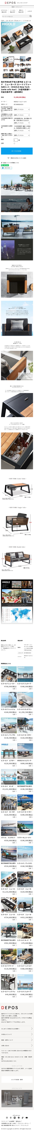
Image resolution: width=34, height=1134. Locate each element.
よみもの (30, 11)
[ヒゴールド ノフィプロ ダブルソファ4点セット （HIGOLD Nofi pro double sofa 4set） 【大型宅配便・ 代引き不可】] (9, 725)
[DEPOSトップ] (17, 4)
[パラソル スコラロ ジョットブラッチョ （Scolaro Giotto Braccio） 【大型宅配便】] (9, 828)
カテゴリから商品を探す (4, 11)
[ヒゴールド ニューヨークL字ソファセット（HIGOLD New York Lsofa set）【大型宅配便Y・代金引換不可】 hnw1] (9, 674)
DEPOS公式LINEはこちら (8, 1061)
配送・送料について (7, 1040)
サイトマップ (24, 1125)
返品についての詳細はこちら (11, 163)
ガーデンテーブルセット (13, 21)
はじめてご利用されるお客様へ (10, 1029)
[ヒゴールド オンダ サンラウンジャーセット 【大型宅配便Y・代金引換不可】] (25, 700)
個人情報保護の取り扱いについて (10, 1125)
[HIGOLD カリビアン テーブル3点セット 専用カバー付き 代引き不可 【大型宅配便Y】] (25, 751)
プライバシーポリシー (24, 1123)
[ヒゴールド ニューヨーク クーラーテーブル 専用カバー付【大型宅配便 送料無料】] (25, 879)
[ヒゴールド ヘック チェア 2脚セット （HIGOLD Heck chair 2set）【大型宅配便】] (9, 982)
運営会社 (18, 1121)
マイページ (4, 1121)
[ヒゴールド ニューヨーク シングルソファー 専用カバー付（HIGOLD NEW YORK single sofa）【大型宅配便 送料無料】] (25, 905)
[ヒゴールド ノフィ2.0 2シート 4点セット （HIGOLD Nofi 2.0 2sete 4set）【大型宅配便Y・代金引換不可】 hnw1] (25, 854)
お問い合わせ (5, 1045)
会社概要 (11, 1121)
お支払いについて (6, 1034)
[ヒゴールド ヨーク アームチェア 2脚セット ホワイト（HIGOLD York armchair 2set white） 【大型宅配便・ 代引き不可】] (25, 930)
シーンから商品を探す (12, 11)
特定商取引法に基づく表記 (8, 1123)
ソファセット (27, 21)
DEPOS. (17, 1128)
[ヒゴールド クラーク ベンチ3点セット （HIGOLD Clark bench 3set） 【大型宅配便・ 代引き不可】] (9, 956)
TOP (2, 21)
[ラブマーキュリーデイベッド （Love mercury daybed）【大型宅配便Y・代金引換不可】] (25, 828)
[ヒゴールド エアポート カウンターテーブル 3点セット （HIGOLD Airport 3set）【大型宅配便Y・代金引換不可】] (9, 751)
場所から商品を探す (21, 11)
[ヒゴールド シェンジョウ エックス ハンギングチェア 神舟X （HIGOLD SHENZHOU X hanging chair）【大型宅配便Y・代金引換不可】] (9, 700)
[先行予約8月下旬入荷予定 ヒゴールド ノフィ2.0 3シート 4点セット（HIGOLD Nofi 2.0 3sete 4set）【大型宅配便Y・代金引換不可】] (25, 777)
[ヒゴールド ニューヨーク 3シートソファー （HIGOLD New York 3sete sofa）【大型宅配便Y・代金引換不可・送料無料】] (9, 905)
